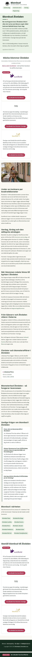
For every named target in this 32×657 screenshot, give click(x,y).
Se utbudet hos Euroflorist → (16, 655)
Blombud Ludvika (7, 522)
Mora (2, 344)
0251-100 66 (10, 377)
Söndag (26, 8)
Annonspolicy (10, 644)
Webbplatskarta (25, 644)
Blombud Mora (6, 526)
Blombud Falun (6, 518)
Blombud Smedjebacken (20, 533)
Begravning (16, 11)
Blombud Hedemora (7, 529)
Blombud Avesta (19, 522)
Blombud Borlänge (18, 518)
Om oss (4, 644)
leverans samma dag (21, 237)
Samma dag (7, 8)
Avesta (3, 342)
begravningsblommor (18, 308)
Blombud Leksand (18, 526)
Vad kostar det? (17, 8)
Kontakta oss (24, 646)
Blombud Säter (20, 529)
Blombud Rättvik (6, 533)
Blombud (17, 646)
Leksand (26, 337)
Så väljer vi (18, 644)
